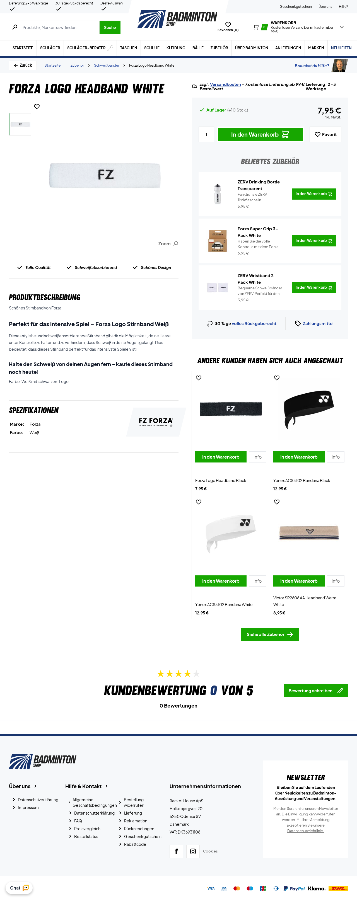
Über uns (325, 6)
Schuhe (152, 48)
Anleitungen (288, 48)
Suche (110, 27)
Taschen (128, 48)
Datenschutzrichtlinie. (305, 831)
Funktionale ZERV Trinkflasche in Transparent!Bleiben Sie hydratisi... (258, 197)
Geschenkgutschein (296, 6)
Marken (316, 48)
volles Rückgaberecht (254, 323)
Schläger (50, 48)
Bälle (198, 48)
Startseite (23, 48)
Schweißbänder (106, 65)
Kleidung (176, 48)
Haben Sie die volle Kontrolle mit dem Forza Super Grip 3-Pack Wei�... (260, 244)
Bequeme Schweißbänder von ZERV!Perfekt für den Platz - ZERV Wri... (260, 291)
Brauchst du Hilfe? (312, 65)
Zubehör (219, 48)
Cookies (210, 851)
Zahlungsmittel (318, 323)
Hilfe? (343, 6)
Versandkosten (225, 84)
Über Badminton (251, 48)
